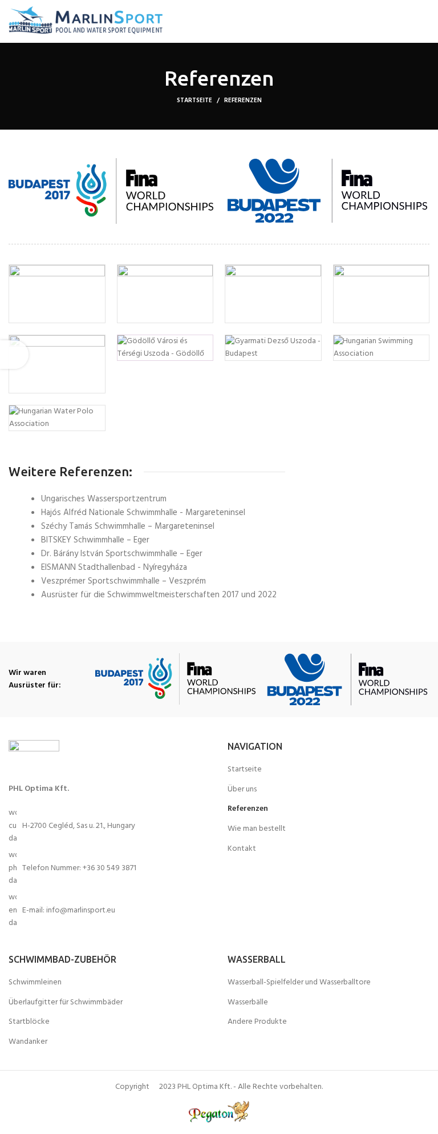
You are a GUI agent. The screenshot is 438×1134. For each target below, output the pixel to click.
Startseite (194, 100)
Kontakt (242, 849)
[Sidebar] (14, 354)
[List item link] (109, 868)
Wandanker (28, 1042)
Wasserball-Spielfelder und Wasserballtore (299, 982)
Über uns (242, 789)
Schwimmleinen (35, 982)
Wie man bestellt (257, 829)
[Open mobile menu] (418, 21)
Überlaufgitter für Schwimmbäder (66, 1002)
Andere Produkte (257, 1022)
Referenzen (248, 809)
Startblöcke (29, 1022)
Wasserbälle (248, 1002)
